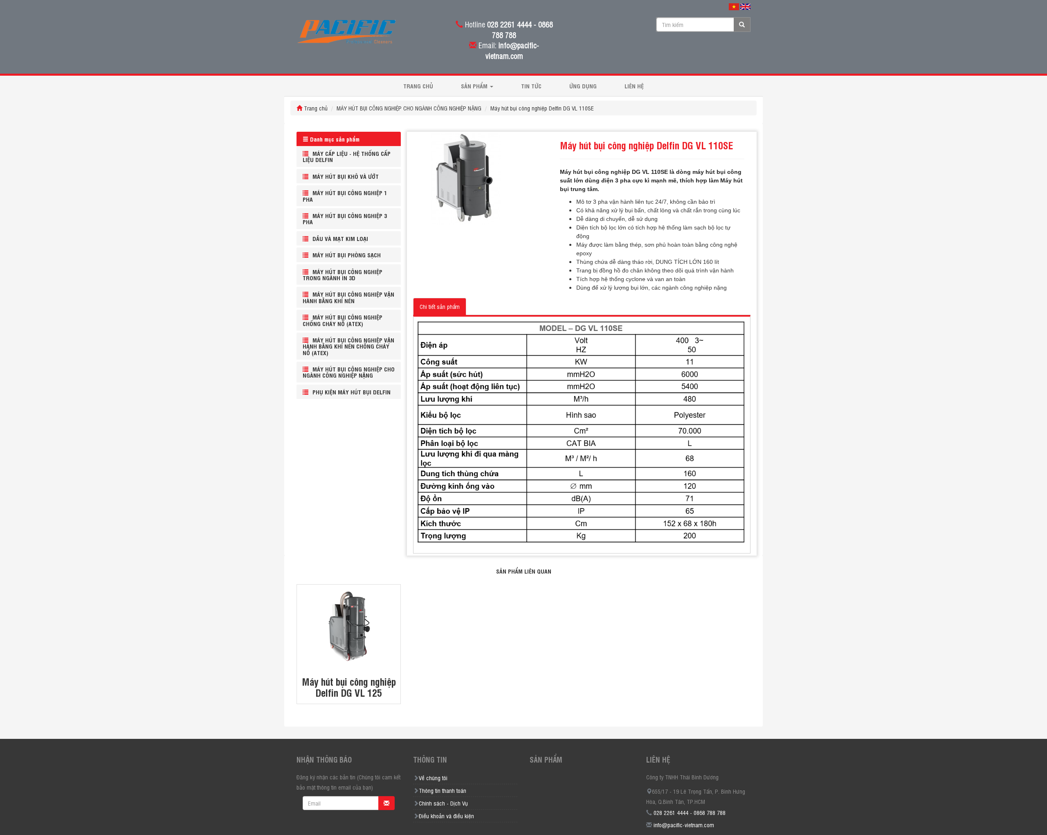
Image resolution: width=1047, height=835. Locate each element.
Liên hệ (634, 86)
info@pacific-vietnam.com (684, 824)
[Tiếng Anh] (745, 6)
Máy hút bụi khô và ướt (345, 176)
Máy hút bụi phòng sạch (346, 255)
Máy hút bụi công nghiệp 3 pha (345, 218)
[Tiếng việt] (734, 6)
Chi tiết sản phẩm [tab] (440, 306)
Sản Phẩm (475, 86)
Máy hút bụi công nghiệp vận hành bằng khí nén (348, 297)
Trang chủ (418, 86)
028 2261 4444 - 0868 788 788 (690, 812)
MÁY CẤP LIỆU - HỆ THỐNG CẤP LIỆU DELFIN (347, 156)
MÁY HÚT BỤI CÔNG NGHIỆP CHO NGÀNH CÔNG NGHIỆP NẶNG (409, 108)
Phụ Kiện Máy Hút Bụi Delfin (351, 392)
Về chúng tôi (433, 777)
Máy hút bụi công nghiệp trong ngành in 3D (342, 274)
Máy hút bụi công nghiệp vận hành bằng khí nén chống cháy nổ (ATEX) (348, 346)
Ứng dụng (583, 86)
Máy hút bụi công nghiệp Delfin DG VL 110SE (542, 108)
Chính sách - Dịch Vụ (443, 803)
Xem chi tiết (348, 612)
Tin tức (531, 86)
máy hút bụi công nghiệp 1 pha (345, 196)
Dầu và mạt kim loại (340, 238)
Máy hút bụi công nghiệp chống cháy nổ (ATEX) (342, 320)
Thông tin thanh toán (442, 790)
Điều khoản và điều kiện (446, 815)
